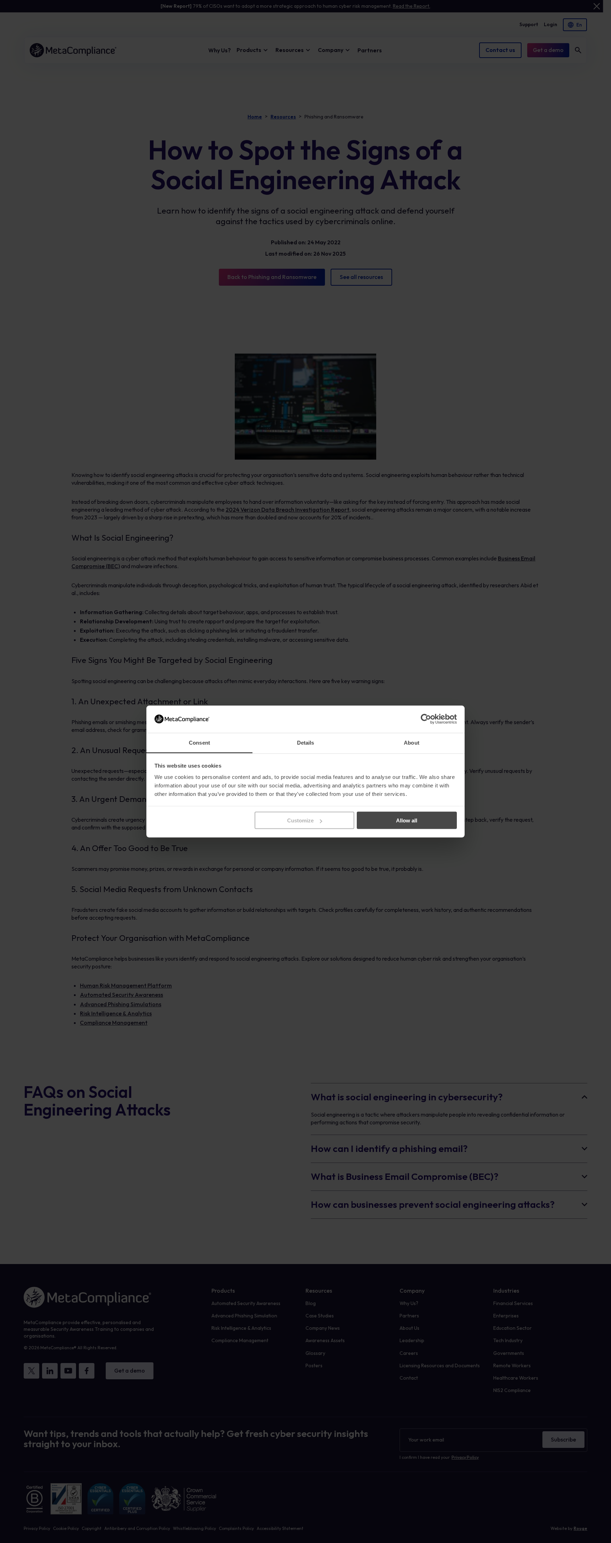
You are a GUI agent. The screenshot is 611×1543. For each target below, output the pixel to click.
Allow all (406, 820)
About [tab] (411, 742)
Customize (300, 820)
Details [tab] (305, 742)
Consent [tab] (199, 742)
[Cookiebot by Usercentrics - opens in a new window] (426, 719)
